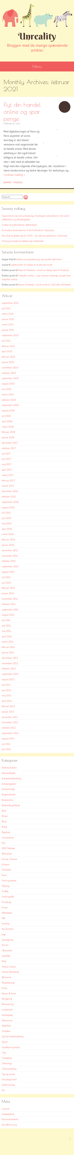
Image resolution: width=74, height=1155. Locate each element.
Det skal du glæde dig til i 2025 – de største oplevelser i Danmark (34, 235)
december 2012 (10, 717)
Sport (5, 1041)
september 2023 (10, 335)
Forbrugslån (8, 896)
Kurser (5, 945)
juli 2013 (6, 684)
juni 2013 (6, 690)
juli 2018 (6, 415)
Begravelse (7, 799)
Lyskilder (6, 955)
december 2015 (10, 550)
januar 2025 (8, 319)
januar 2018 (8, 437)
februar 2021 (8, 346)
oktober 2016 (9, 496)
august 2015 (8, 571)
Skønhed (6, 1025)
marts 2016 (8, 534)
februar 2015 (8, 587)
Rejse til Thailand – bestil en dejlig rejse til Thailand (43, 270)
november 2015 (10, 555)
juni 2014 (6, 625)
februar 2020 (8, 356)
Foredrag (6, 902)
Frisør (5, 907)
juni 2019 (6, 389)
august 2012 (8, 738)
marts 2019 (8, 394)
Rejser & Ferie (9, 993)
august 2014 (8, 614)
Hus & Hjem (8, 928)
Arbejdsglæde (9, 783)
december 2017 (10, 442)
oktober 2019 (9, 373)
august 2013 (8, 679)
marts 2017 (8, 475)
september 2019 (10, 378)
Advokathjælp (9, 773)
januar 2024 (8, 329)
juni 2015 (6, 582)
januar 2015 (8, 593)
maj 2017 (6, 464)
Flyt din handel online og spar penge (22, 111)
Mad (4, 961)
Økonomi (7, 182)
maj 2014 (6, 631)
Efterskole (7, 853)
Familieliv (6, 869)
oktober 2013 (9, 668)
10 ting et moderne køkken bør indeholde (23, 241)
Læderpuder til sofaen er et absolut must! (31, 264)
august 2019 (8, 383)
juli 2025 (6, 308)
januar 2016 (8, 544)
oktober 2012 (9, 727)
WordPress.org (9, 1124)
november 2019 (10, 367)
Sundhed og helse (11, 1047)
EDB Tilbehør (8, 848)
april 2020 (7, 351)
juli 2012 (6, 744)
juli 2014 (6, 620)
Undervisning (8, 1084)
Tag (4, 1052)
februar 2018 (8, 432)
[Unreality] (37, 15)
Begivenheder (9, 794)
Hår (3, 918)
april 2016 (7, 528)
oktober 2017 (9, 448)
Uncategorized (9, 1079)
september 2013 (10, 674)
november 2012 (10, 722)
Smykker (6, 1031)
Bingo (5, 816)
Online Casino (9, 966)
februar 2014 (8, 647)
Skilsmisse (7, 1020)
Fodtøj (5, 891)
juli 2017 (6, 453)
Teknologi (18, 182)
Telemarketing (9, 1068)
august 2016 (8, 507)
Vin (3, 1090)
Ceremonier (8, 837)
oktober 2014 (9, 604)
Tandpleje (7, 1057)
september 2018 (10, 405)
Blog (4, 821)
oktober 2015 (9, 561)
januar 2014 (8, 652)
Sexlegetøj (7, 1015)
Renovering (7, 1004)
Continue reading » (14, 174)
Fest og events (9, 880)
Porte (4, 988)
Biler (4, 810)
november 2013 (10, 663)
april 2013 (7, 700)
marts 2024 (7, 324)
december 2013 (10, 657)
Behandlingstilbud (11, 805)
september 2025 (10, 303)
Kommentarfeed (10, 1119)
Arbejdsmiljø (8, 789)
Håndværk (7, 912)
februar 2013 (8, 706)
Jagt (4, 934)
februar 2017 (8, 480)
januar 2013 (8, 711)
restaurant (7, 1009)
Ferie (4, 875)
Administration (9, 767)
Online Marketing (10, 971)
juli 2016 (6, 512)
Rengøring (7, 998)
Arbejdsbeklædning (11, 778)
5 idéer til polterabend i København (19, 224)
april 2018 (7, 421)
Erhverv (6, 864)
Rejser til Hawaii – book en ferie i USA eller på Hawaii (44, 284)
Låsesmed (7, 950)
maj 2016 (6, 523)
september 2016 (10, 502)
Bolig (4, 826)
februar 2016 (8, 539)
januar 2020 (8, 362)
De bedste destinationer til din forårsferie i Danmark (28, 230)
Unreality (37, 36)
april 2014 (7, 636)
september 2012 (10, 733)
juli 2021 (6, 340)
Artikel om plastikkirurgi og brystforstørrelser (39, 259)
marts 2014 (7, 641)
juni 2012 (6, 749)
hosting (5, 923)
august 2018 (8, 410)
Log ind (5, 1108)
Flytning (6, 886)
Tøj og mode (8, 1074)
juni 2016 (6, 518)
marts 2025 (7, 313)
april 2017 (7, 469)
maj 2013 (6, 695)
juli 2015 (6, 577)
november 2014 (10, 598)
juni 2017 (6, 458)
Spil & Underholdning (12, 1036)
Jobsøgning (7, 939)
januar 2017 (8, 485)
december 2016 (10, 491)
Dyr (3, 842)
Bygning (6, 832)
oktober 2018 (9, 399)
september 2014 (10, 609)
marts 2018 (8, 426)
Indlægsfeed (8, 1114)
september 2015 (10, 566)
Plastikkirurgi (8, 982)
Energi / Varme (9, 859)
